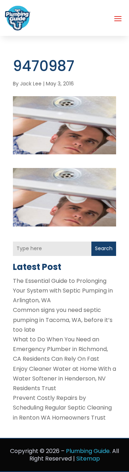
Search (104, 248)
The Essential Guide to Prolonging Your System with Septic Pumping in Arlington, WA (63, 290)
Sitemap (88, 458)
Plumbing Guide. (88, 451)
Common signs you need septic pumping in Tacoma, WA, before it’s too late (63, 319)
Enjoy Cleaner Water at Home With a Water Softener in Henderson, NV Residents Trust (64, 378)
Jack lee (31, 83)
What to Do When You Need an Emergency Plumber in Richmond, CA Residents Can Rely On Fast (60, 349)
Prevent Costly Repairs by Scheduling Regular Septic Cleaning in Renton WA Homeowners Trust (62, 407)
